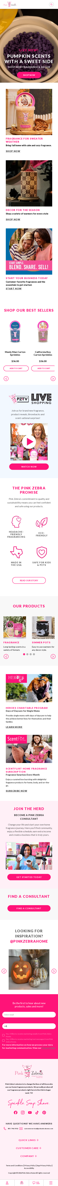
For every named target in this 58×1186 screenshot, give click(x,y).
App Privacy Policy (44, 1165)
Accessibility (29, 1168)
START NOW (14, 288)
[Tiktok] (37, 1112)
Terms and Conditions (14, 1165)
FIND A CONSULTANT (29, 908)
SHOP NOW (29, 75)
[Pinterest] (44, 1112)
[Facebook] (15, 1112)
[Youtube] (30, 1112)
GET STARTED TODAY (29, 877)
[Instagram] (23, 1112)
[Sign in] (7, 1183)
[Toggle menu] (51, 1183)
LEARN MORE (14, 727)
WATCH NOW (29, 466)
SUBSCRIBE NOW (16, 790)
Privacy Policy (48, 1048)
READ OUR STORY (29, 580)
